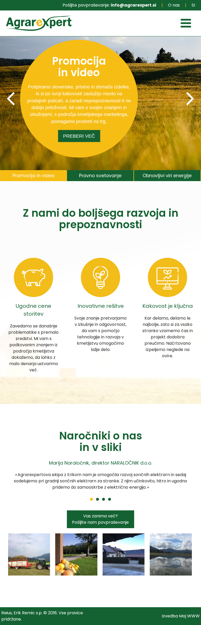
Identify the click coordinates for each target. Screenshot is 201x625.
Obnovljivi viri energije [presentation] (167, 175)
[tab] (33, 175)
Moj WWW (189, 616)
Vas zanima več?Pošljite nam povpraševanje (100, 519)
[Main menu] (185, 24)
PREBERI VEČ (79, 136)
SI (193, 5)
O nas (174, 5)
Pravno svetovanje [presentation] (100, 175)
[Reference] (29, 554)
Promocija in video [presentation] (33, 175)
